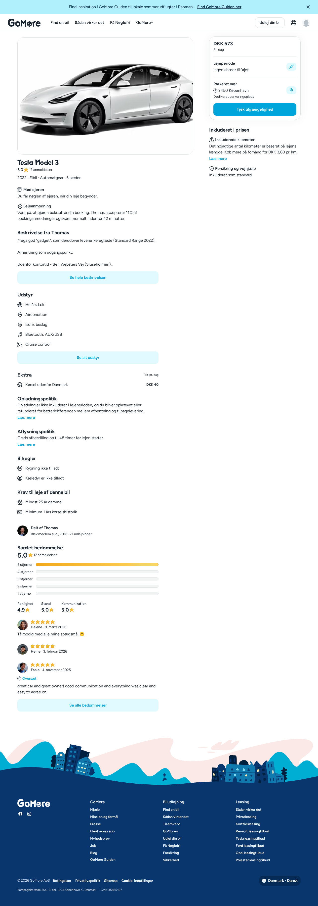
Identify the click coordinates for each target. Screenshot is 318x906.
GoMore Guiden (103, 860)
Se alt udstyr (88, 357)
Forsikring (171, 853)
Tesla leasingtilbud (250, 838)
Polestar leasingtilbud (253, 860)
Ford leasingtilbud (250, 846)
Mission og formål (104, 817)
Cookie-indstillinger (137, 881)
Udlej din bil (269, 22)
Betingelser (62, 881)
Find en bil (59, 22)
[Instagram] (29, 814)
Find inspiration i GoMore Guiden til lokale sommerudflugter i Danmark (155, 6)
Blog (93, 853)
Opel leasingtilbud (250, 853)
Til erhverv (171, 824)
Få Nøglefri (120, 22)
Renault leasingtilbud (252, 831)
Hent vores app (102, 831)
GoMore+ (144, 22)
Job (93, 846)
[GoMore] (24, 22)
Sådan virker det (89, 22)
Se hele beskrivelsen (88, 277)
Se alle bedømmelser (88, 705)
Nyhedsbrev (100, 838)
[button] (310, 7)
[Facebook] (20, 814)
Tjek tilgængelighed (255, 109)
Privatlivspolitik (87, 881)
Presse (95, 824)
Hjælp (95, 810)
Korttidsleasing (248, 824)
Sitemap (111, 881)
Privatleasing (246, 817)
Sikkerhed (171, 860)
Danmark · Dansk (283, 880)
